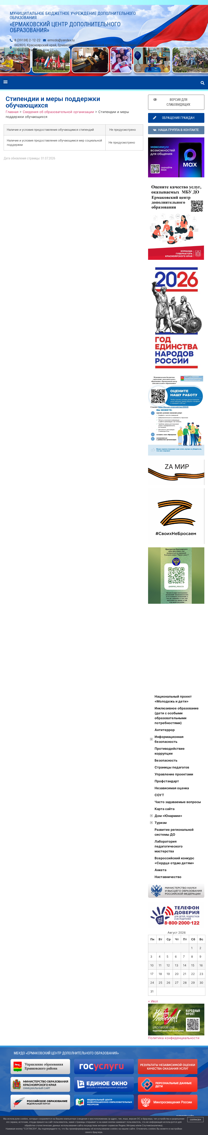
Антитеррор (165, 730)
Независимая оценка (172, 788)
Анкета (160, 870)
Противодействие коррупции (170, 750)
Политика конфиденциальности (173, 1038)
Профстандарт (167, 781)
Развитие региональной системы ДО (174, 832)
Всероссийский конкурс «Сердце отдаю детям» (174, 860)
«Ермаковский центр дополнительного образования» (65, 27)
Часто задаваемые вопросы (178, 802)
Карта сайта (164, 809)
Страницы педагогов (172, 767)
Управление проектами (174, 774)
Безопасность (166, 760)
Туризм (161, 823)
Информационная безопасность (169, 739)
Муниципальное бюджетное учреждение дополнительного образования (73, 15)
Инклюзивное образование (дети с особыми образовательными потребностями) (177, 715)
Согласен (195, 1120)
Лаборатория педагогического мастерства (169, 846)
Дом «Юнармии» (168, 816)
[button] (5, 81)
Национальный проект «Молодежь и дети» (173, 698)
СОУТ (159, 795)
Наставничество (168, 877)
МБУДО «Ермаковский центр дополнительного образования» (66, 1053)
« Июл (153, 1001)
